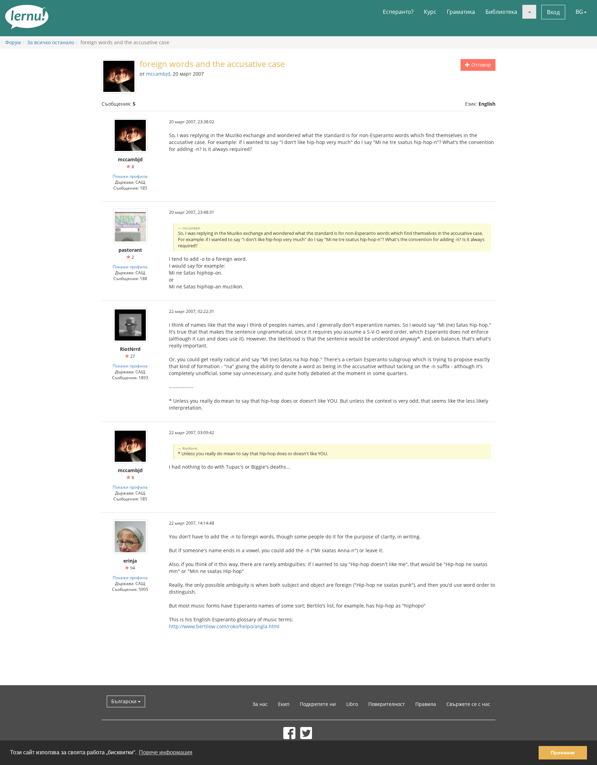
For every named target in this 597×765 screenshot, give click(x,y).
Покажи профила (130, 176)
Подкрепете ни (318, 704)
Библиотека (501, 12)
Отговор (480, 64)
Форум (13, 42)
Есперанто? (398, 12)
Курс (430, 12)
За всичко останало (50, 42)
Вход (553, 12)
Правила (425, 704)
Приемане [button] (563, 752)
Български (124, 701)
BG (579, 12)
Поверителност (386, 704)
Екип (284, 704)
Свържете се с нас (468, 704)
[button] (529, 12)
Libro (352, 704)
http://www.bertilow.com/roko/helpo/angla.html (224, 626)
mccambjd (158, 73)
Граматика (461, 12)
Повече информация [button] (165, 752)
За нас (260, 704)
